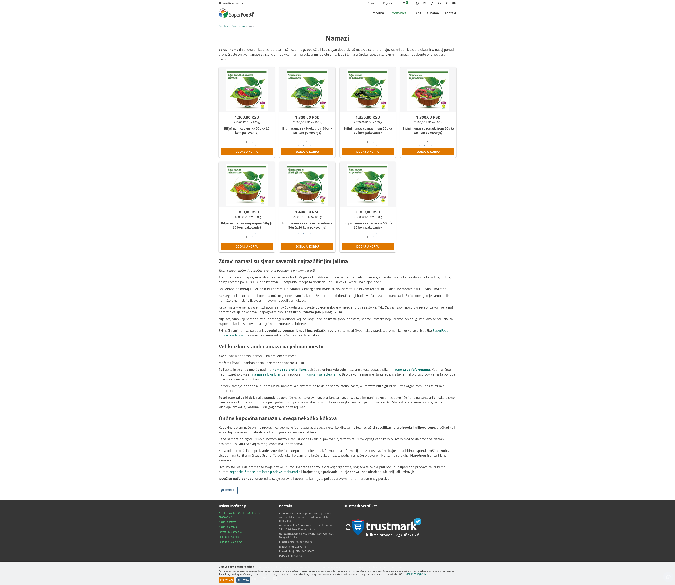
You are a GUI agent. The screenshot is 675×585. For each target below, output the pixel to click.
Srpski (371, 3)
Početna (223, 26)
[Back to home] (236, 13)
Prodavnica (238, 26)
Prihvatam (226, 580)
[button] (405, 3)
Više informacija (416, 574)
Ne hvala (243, 580)
